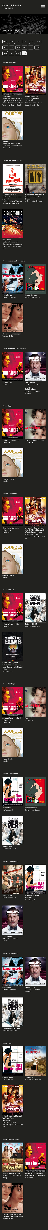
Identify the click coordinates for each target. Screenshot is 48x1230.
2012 (18, 53)
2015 (37, 47)
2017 (24, 47)
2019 (12, 47)
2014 (5, 53)
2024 (19, 42)
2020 (5, 47)
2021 (38, 42)
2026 (5, 42)
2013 (11, 53)
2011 (24, 53)
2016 (31, 47)
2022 (32, 42)
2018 (18, 47)
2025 (12, 42)
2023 (25, 42)
